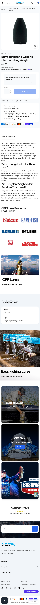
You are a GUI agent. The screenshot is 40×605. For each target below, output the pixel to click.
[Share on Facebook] (8, 100)
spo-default (22, 114)
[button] (2, 3)
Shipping (5, 67)
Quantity (6, 87)
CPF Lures (6, 53)
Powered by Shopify (24, 602)
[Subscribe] (35, 529)
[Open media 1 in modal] (20, 31)
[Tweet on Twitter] (12, 100)
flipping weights (13, 114)
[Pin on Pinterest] (17, 100)
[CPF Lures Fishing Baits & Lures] (8, 546)
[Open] (4, 600)
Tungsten (11, 116)
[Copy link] (26, 100)
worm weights (24, 116)
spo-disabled (31, 114)
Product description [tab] (8, 137)
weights (17, 116)
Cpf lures (7, 313)
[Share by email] (21, 100)
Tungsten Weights (17, 119)
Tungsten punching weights (13, 321)
